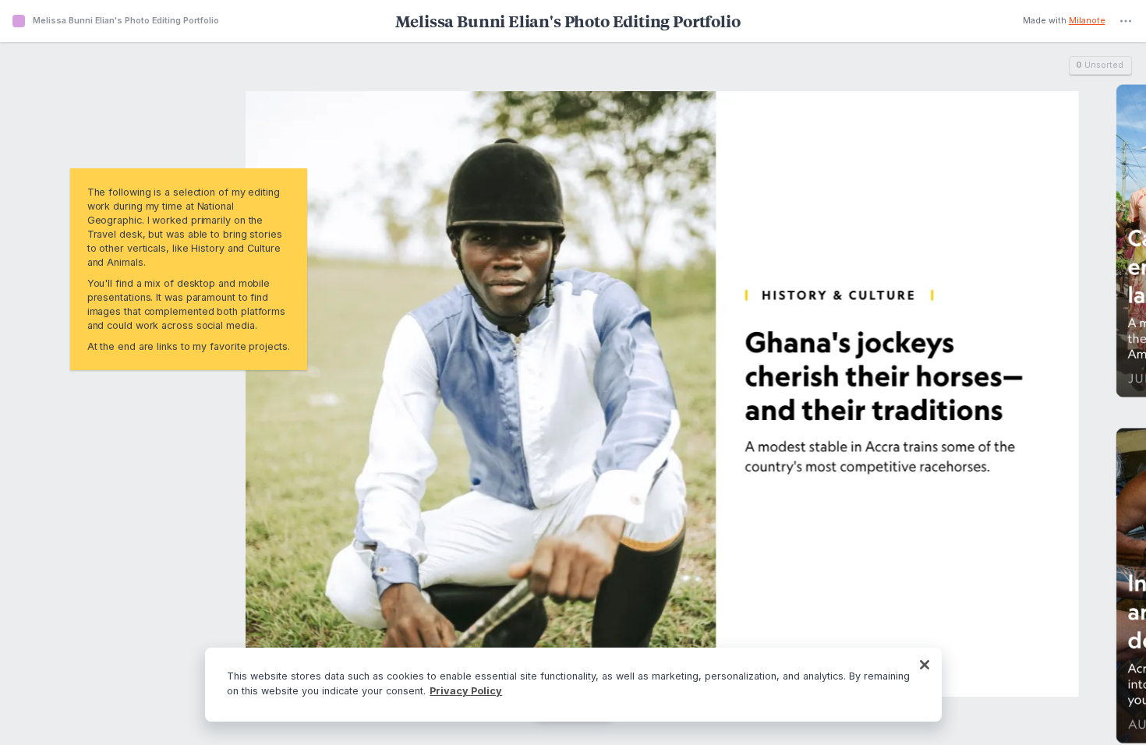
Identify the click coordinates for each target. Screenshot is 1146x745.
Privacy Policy (466, 691)
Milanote (1087, 21)
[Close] (924, 665)
